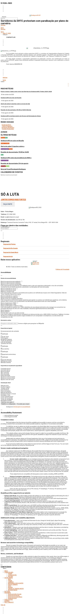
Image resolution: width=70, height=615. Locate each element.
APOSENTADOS (12, 590)
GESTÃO (10, 576)
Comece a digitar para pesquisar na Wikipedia (31, 323)
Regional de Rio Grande (10, 248)
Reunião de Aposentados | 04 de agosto (14, 163)
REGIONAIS (7, 592)
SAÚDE (10, 580)
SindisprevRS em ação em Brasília (11, 97)
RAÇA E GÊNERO (13, 584)
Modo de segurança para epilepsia (11, 281)
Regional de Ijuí (8, 256)
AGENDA (6, 601)
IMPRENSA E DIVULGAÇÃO (15, 583)
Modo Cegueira (5, 310)
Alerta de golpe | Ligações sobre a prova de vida (15, 103)
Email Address (5, 227)
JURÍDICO (10, 582)
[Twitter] (4, 235)
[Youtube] (4, 237)
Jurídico (7, 143)
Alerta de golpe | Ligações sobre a (12, 146)
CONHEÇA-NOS (8, 572)
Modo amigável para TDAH (8, 303)
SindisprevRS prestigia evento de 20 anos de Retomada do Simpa (21, 116)
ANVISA (10, 587)
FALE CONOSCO (8, 602)
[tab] (35, 244)
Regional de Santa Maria (10, 252)
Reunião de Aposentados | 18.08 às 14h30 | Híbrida (16, 110)
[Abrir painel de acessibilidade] (1, 565)
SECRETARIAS (8, 578)
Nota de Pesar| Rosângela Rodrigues (13, 169)
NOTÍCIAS (7, 591)
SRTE (2, 28)
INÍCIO (6, 571)
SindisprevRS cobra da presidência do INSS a (16, 158)
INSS (6, 137)
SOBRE (10, 573)
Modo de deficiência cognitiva (9, 296)
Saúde (7, 166)
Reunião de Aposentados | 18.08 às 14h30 (15, 152)
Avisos (3, 137)
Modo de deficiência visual (8, 288)
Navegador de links (6, 400)
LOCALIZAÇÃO (12, 575)
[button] (1, 325)
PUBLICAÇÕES (8, 599)
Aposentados (5, 149)
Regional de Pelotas (9, 244)
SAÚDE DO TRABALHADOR (16, 588)
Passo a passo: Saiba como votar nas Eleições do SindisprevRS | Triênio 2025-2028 (26, 91)
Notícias (3, 25)
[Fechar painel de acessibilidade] (1, 275)
